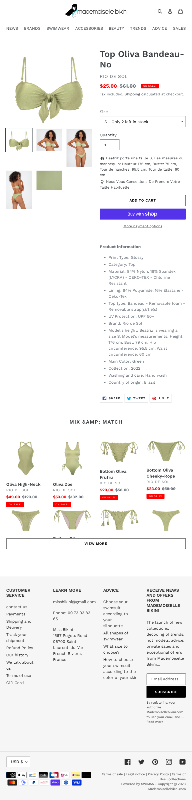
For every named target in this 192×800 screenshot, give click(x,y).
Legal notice (135, 774)
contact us (16, 606)
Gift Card (15, 682)
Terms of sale (112, 774)
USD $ (17, 761)
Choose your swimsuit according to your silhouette (115, 613)
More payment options (143, 226)
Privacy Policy (158, 774)
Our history (17, 655)
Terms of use (18, 675)
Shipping (132, 94)
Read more (154, 722)
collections (177, 779)
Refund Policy (19, 647)
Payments (15, 614)
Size (104, 111)
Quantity (108, 135)
